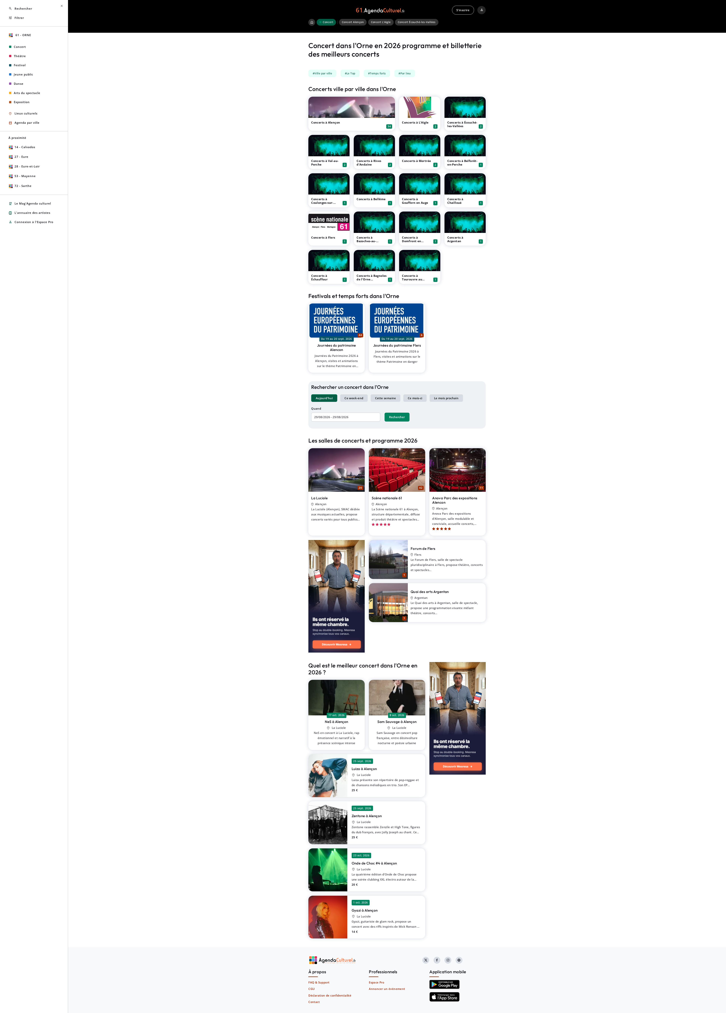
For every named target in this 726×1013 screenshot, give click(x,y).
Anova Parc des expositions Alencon (454, 500)
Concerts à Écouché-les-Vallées (462, 124)
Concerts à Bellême (371, 199)
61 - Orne (23, 35)
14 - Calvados (25, 147)
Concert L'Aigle (381, 22)
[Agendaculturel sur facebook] (437, 960)
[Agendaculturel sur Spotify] (459, 960)
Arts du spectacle (27, 93)
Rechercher (397, 417)
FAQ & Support (318, 982)
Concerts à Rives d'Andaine (369, 162)
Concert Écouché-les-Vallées (417, 22)
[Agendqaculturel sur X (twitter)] (425, 960)
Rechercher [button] (20, 8)
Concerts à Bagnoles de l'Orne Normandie (372, 279)
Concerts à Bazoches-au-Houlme (366, 241)
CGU (311, 989)
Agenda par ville (24, 123)
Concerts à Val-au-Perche (324, 162)
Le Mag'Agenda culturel (30, 204)
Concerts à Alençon (325, 122)
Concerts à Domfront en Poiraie (411, 241)
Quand (316, 408)
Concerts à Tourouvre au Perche (412, 279)
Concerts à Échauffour (319, 277)
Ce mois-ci (415, 398)
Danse (18, 84)
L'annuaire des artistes (29, 213)
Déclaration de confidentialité (329, 995)
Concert (20, 47)
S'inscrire (462, 10)
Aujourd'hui (324, 398)
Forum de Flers (423, 548)
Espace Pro (376, 982)
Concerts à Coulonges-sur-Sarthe (322, 202)
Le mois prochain (446, 398)
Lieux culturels (23, 113)
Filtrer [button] (16, 18)
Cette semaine (385, 398)
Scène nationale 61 (387, 498)
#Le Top (350, 73)
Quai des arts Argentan (430, 591)
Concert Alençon (353, 22)
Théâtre (20, 56)
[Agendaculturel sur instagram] (447, 960)
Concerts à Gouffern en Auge (415, 201)
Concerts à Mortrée (416, 161)
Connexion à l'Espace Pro (31, 222)
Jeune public (23, 74)
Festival (20, 65)
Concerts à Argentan (455, 239)
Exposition (22, 102)
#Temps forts (377, 73)
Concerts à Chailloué (455, 201)
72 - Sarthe (23, 186)
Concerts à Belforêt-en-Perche (462, 162)
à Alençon (336, 721)
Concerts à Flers (323, 237)
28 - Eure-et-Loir (27, 166)
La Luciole (319, 498)
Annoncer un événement (387, 989)
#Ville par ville (322, 73)
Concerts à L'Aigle (415, 122)
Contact (314, 1002)
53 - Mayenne (25, 176)
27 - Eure (21, 157)
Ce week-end (353, 398)
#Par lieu (405, 73)
